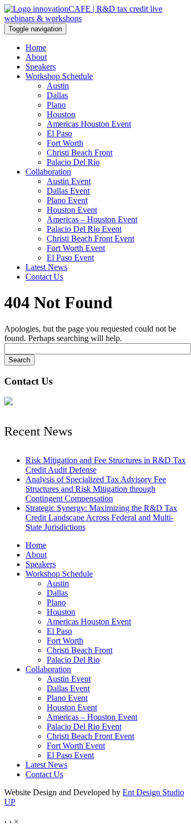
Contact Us (44, 276)
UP (9, 801)
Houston (61, 114)
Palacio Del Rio (73, 162)
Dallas (57, 95)
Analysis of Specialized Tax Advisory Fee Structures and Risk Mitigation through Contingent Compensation (95, 489)
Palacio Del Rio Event (84, 228)
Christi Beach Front (79, 152)
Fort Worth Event (76, 248)
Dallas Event (68, 190)
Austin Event (69, 181)
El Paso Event (70, 257)
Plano (56, 104)
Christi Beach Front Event (90, 238)
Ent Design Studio (153, 792)
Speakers (40, 66)
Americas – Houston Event (92, 219)
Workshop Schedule (59, 76)
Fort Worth (65, 142)
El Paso (59, 133)
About (36, 57)
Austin (58, 85)
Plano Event (67, 200)
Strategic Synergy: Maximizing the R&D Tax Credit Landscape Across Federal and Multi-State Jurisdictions (101, 517)
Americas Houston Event (89, 123)
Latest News (46, 267)
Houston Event (72, 209)
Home (35, 47)
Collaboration (48, 171)
